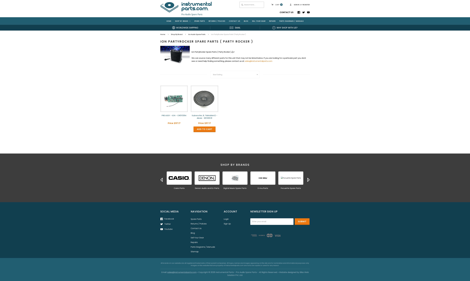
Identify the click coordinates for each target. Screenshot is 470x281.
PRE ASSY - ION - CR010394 (174, 115)
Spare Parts (199, 21)
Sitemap (195, 251)
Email (237, 27)
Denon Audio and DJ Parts (207, 188)
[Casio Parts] (179, 178)
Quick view (174, 99)
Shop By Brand (182, 21)
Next (308, 180)
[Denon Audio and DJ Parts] (207, 178)
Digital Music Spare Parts (235, 188)
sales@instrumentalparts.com (258, 61)
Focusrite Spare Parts (291, 188)
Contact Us (286, 12)
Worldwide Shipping (187, 27)
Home (168, 21)
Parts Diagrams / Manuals (291, 21)
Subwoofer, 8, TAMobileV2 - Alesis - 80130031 (204, 116)
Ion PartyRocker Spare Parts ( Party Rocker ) (228, 34)
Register (306, 5)
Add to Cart (204, 101)
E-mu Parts (263, 188)
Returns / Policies (217, 21)
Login (226, 219)
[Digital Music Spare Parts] (235, 178)
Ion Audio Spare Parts (196, 34)
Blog (246, 21)
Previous (161, 180)
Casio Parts (179, 188)
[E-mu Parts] (262, 178)
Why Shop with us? (287, 27)
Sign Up (227, 223)
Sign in (296, 5)
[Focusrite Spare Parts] (290, 178)
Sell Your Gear (258, 21)
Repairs (272, 21)
